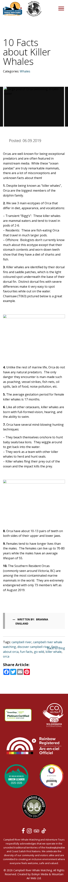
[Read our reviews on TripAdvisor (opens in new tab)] (37, 831)
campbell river (22, 642)
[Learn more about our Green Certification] (16, 776)
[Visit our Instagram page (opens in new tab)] (30, 831)
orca (6, 656)
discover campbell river (33, 647)
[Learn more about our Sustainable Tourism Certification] (18, 715)
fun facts (26, 652)
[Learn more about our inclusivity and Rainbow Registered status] (34, 746)
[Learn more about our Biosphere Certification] (51, 776)
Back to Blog (56, 648)
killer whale (54, 652)
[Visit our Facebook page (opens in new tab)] (24, 831)
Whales (25, 71)
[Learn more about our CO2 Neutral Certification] (53, 715)
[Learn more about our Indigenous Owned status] (34, 807)
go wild (39, 652)
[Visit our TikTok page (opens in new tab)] (43, 831)
